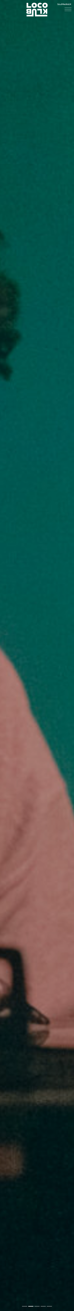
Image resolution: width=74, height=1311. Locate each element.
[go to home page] (37, 9)
